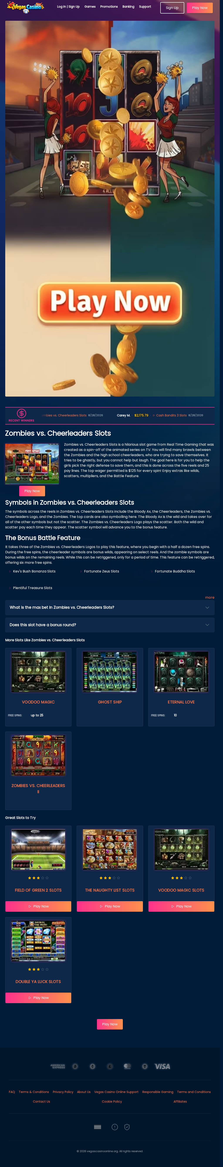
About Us (84, 1092)
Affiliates (180, 1101)
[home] (29, 12)
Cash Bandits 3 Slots (135, 415)
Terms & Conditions (34, 1092)
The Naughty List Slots (110, 890)
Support (145, 6)
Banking (128, 6)
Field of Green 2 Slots (38, 890)
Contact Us (41, 1101)
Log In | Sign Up (68, 6)
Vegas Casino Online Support (116, 1092)
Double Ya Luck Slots (38, 981)
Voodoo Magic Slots (181, 890)
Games (90, 6)
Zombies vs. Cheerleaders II (38, 788)
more (210, 597)
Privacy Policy (63, 1092)
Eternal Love (181, 702)
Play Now (200, 7)
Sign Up (172, 7)
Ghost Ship (110, 702)
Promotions (109, 6)
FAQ (12, 1092)
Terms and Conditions (194, 1092)
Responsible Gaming (157, 1092)
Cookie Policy (112, 1101)
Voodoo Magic (38, 702)
